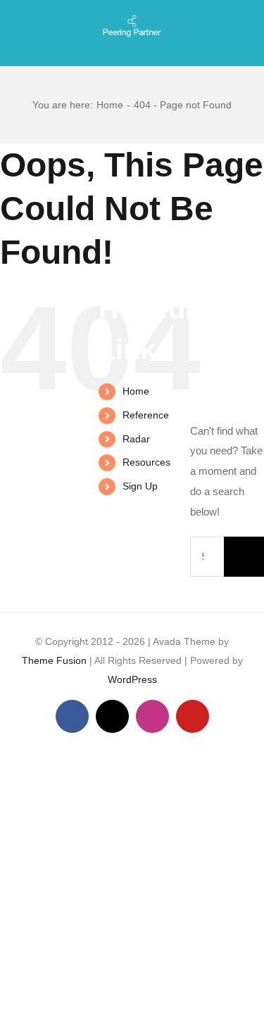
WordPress (132, 679)
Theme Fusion (54, 660)
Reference (145, 415)
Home (135, 391)
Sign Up (140, 486)
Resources (146, 462)
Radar (136, 438)
